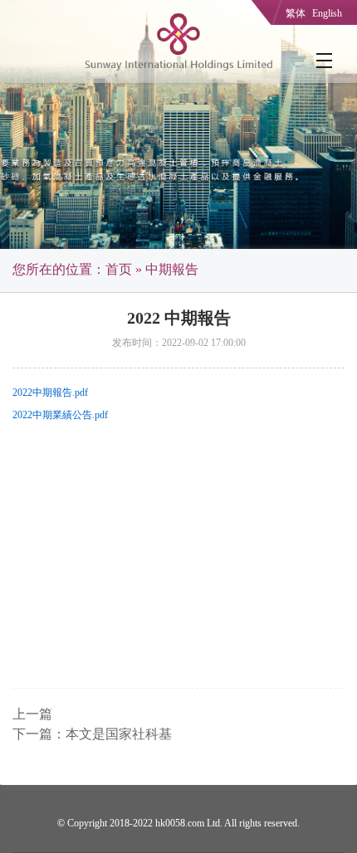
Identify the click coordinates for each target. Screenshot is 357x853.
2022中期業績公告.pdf (60, 415)
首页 (118, 269)
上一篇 (32, 714)
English (327, 13)
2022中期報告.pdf (50, 392)
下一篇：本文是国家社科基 (92, 734)
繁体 (296, 13)
